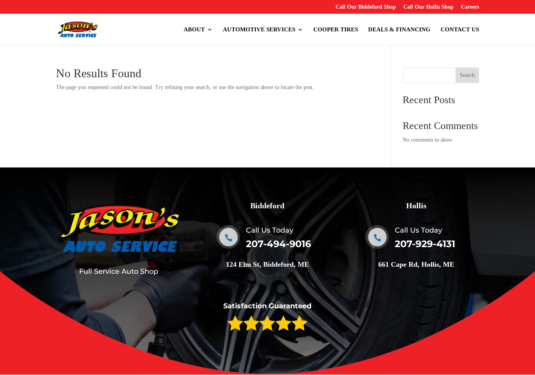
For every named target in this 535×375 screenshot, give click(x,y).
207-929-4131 (425, 243)
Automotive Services (259, 30)
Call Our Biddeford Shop (366, 7)
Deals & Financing (399, 30)
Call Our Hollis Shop (428, 7)
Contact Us (460, 30)
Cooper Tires (335, 30)
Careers (470, 7)
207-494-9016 (278, 243)
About (194, 30)
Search (467, 75)
